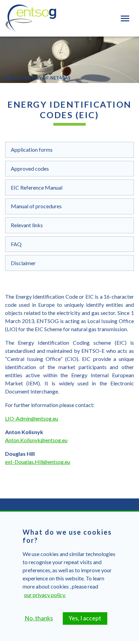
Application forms (32, 149)
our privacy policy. (45, 595)
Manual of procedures (36, 206)
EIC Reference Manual (36, 187)
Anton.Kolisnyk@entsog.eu (36, 440)
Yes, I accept (84, 618)
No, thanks (39, 618)
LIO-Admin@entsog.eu (31, 418)
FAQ (16, 244)
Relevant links (27, 225)
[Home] (30, 18)
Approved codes (30, 168)
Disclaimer (23, 263)
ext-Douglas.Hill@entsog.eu (37, 461)
